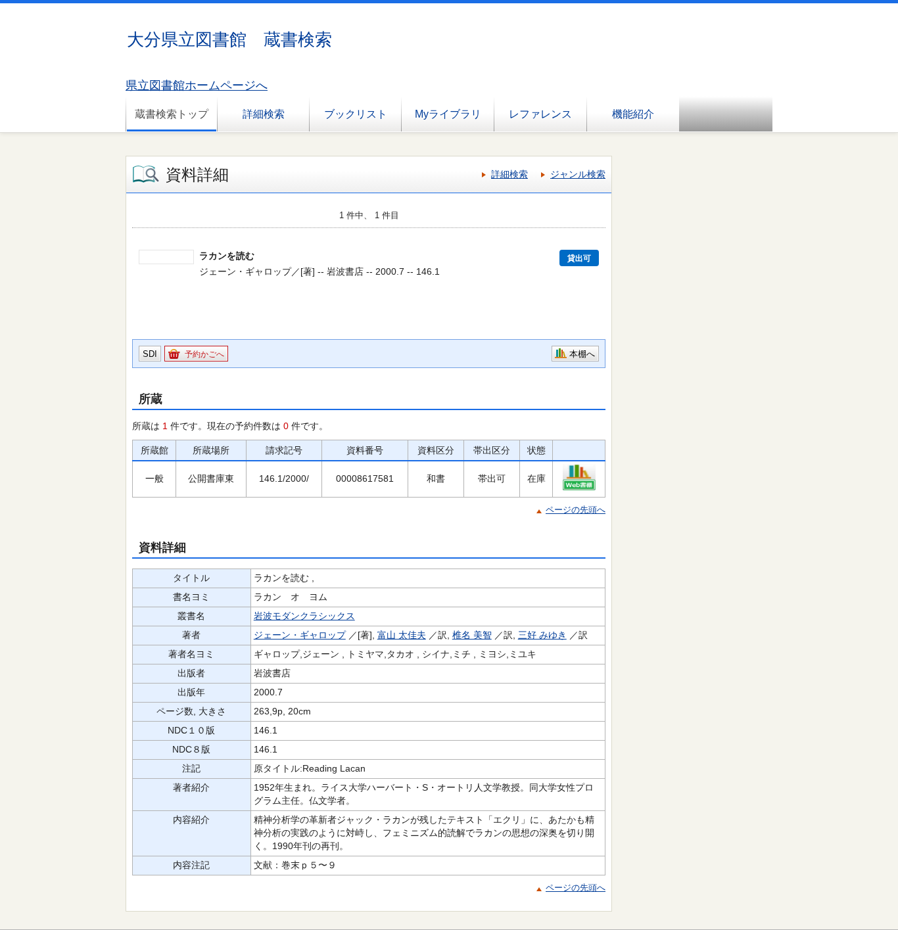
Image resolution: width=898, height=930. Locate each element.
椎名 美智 (472, 635)
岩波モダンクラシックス (304, 616)
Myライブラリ (448, 114)
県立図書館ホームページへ (197, 85)
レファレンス (540, 114)
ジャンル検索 (577, 174)
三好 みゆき (542, 635)
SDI (150, 354)
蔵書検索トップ (171, 114)
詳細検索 (264, 114)
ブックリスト (355, 114)
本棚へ (582, 354)
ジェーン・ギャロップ (300, 635)
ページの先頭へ (575, 510)
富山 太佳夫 (401, 635)
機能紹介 (633, 114)
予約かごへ (204, 354)
